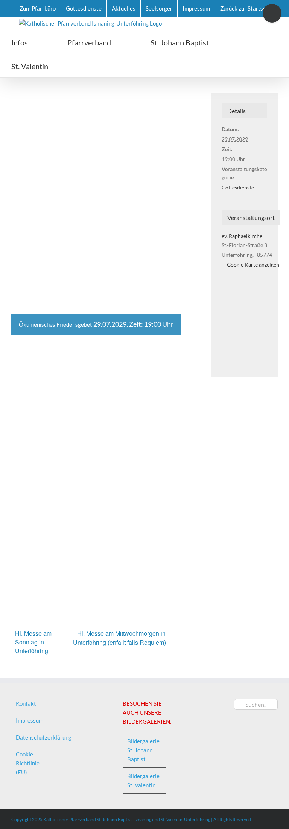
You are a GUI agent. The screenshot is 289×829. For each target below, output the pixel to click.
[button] (91, 65)
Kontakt (26, 703)
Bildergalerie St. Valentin (143, 780)
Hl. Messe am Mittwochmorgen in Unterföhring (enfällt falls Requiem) (119, 638)
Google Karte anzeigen (253, 264)
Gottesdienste (238, 187)
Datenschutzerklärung (33, 737)
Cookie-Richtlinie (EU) (28, 763)
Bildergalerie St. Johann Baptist (143, 750)
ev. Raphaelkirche (242, 236)
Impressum (29, 720)
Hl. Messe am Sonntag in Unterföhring (33, 642)
